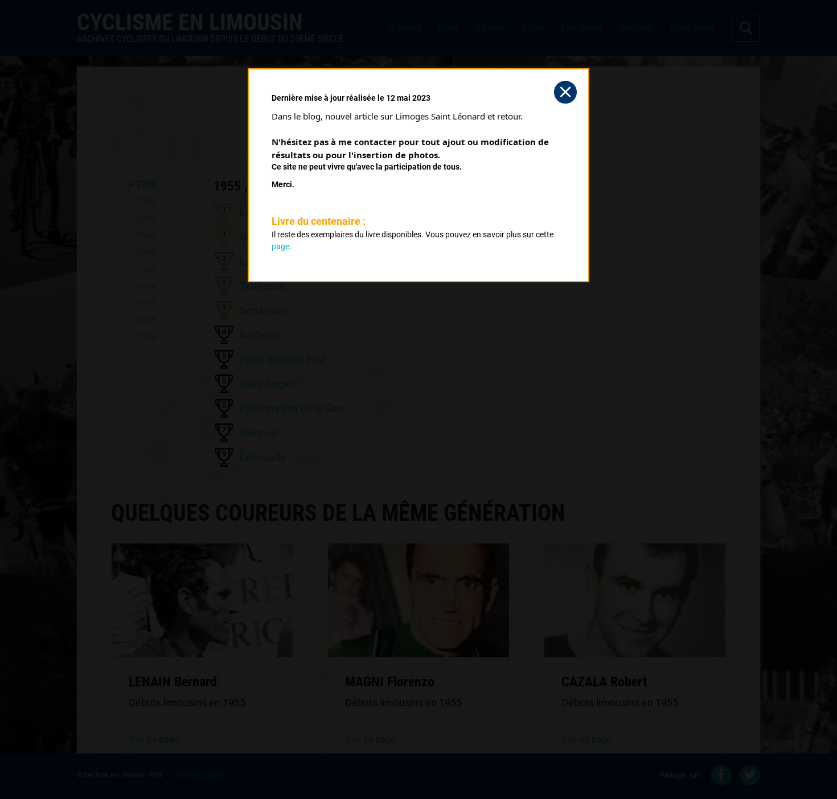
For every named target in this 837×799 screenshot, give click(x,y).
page (280, 246)
